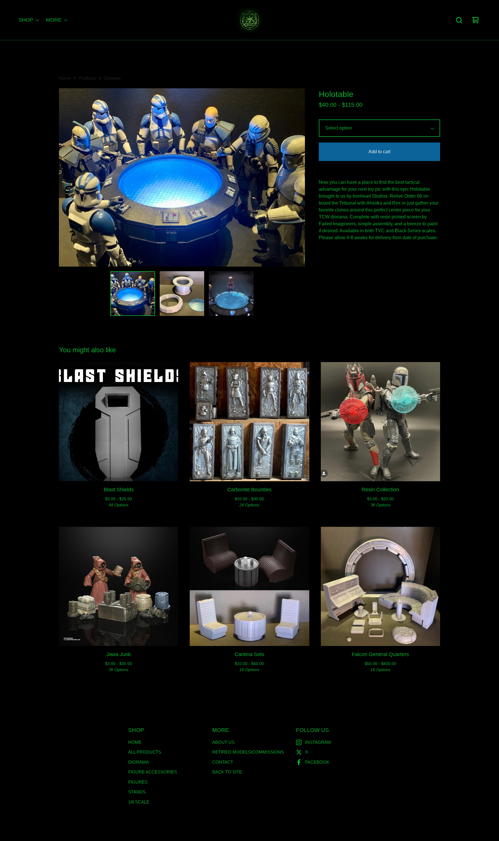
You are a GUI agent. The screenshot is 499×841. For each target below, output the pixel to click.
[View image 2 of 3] (182, 293)
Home (64, 78)
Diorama (112, 78)
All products (144, 752)
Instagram (318, 742)
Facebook (317, 762)
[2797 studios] (249, 20)
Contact (222, 762)
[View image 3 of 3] (231, 293)
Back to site (227, 771)
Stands (137, 791)
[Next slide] (296, 177)
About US (223, 742)
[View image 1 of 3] (132, 293)
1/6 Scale (138, 801)
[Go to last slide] (67, 177)
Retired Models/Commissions (248, 752)
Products (87, 78)
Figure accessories (152, 771)
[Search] (459, 20)
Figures (138, 782)
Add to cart (379, 151)
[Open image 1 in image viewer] (182, 177)
